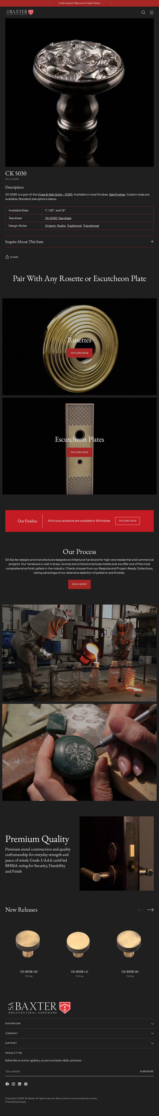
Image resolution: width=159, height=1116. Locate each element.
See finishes (117, 194)
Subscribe (147, 1071)
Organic (50, 226)
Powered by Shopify (15, 1101)
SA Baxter (30, 1098)
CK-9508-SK (130, 971)
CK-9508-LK (79, 971)
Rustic (61, 226)
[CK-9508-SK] (130, 942)
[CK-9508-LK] (79, 942)
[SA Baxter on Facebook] (7, 1084)
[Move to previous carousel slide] (141, 910)
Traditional (74, 226)
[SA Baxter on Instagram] (13, 1084)
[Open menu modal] (152, 12)
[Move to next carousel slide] (150, 909)
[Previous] (48, 3)
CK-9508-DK (29, 971)
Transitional (91, 226)
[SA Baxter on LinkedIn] (20, 1084)
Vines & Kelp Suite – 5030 (55, 194)
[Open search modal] (143, 12)
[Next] (111, 3)
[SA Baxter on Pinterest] (26, 1084)
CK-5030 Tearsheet (58, 218)
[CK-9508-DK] (29, 942)
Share (14, 257)
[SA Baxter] (19, 12)
